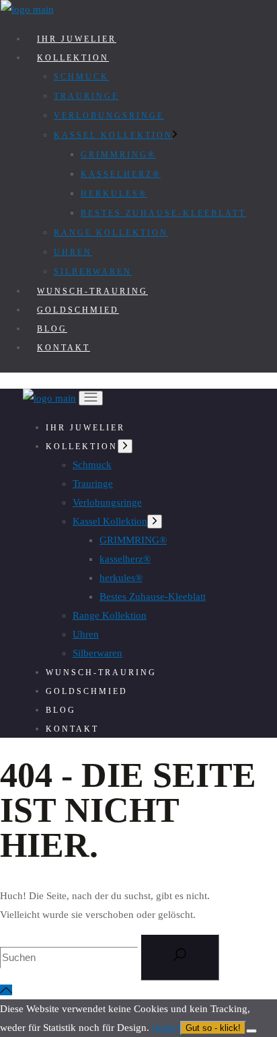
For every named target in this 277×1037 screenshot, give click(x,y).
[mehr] (166, 1027)
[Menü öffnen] (91, 398)
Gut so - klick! (213, 1028)
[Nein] (251, 1031)
